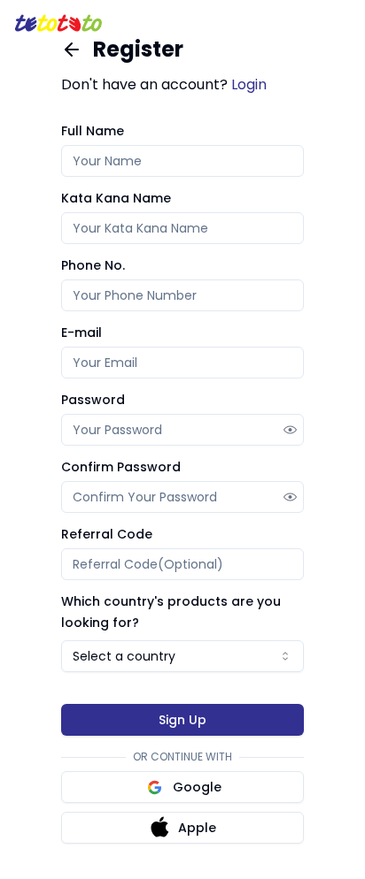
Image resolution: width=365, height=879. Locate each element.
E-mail (81, 332)
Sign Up (182, 720)
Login (249, 84)
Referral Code (106, 534)
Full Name (92, 131)
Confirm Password (121, 467)
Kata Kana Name (116, 198)
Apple (197, 828)
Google (197, 787)
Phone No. (93, 265)
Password (93, 400)
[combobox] (182, 656)
